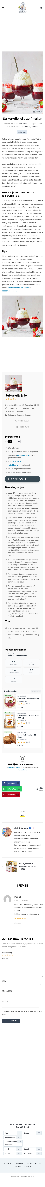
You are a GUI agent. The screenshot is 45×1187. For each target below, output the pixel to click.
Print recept (23, 421)
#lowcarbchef (22, 770)
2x (15, 441)
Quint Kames (23, 124)
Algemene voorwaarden (13, 1164)
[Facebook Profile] (30, 828)
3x (19, 441)
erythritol (17, 461)
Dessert (27, 126)
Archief (38, 1164)
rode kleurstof (14, 465)
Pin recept (24, 427)
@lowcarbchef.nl (14, 767)
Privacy (29, 1164)
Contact (27, 1167)
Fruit (22, 815)
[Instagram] (33, 828)
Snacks (34, 126)
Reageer (17, 923)
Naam (4, 981)
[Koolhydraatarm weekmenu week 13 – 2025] (11, 866)
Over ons (17, 1167)
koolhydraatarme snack (18, 288)
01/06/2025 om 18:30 (22, 901)
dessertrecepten (9, 291)
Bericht (5, 959)
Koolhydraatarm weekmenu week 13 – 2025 (27, 866)
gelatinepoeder (24, 455)
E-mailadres (7, 991)
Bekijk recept (22, 132)
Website (5, 1001)
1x (10, 441)
